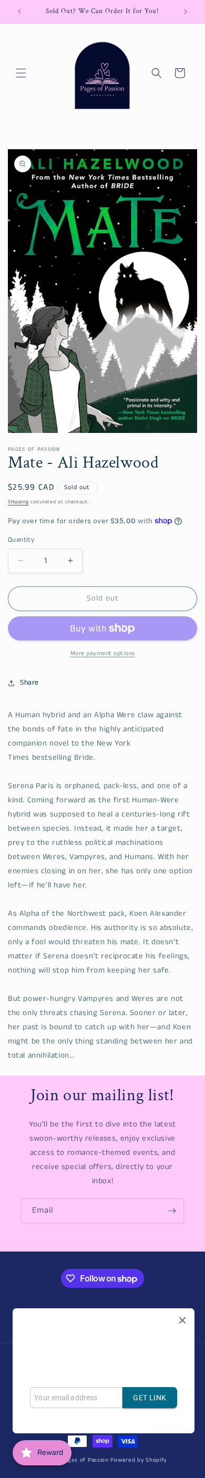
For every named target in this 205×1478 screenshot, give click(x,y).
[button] (21, 73)
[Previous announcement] (19, 11)
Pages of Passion (85, 1460)
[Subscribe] (171, 1210)
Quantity (21, 540)
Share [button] (29, 682)
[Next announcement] (185, 11)
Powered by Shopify (138, 1460)
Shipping (18, 501)
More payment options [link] (102, 653)
